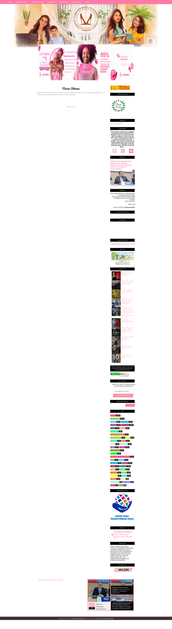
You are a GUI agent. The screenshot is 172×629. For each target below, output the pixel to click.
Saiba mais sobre (21, 2)
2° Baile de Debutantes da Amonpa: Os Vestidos (128, 320)
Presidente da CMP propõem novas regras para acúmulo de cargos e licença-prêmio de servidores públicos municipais (127, 312)
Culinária (122, 447)
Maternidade (125, 421)
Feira (112, 459)
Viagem (113, 466)
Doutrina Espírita (115, 450)
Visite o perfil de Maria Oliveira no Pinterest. (51, 580)
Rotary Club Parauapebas (117, 434)
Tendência (113, 453)
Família (113, 428)
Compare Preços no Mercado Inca (123, 537)
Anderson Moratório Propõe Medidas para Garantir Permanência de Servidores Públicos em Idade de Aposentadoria (121, 165)
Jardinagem (127, 482)
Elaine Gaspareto (91, 619)
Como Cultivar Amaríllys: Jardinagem (126, 273)
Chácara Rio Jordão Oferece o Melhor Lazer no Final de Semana (127, 330)
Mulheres (125, 463)
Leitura (113, 469)
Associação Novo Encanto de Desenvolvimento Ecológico (123, 531)
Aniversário (114, 475)
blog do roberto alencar (121, 534)
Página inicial (70, 106)
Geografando (114, 431)
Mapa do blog (76, 2)
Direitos (122, 459)
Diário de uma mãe (37, 2)
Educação (113, 425)
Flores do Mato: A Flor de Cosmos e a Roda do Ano (127, 291)
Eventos (113, 415)
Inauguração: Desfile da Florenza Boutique (127, 338)
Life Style (113, 421)
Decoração (114, 472)
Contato (87, 2)
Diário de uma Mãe (116, 437)
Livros (112, 447)
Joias (121, 485)
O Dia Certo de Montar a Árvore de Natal (127, 356)
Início (9, 2)
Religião (123, 469)
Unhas (112, 485)
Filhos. (112, 444)
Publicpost (113, 440)
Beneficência (124, 444)
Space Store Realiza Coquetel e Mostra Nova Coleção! (127, 282)
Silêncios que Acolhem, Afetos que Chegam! (128, 347)
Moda (128, 437)
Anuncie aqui (64, 2)
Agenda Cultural (115, 418)
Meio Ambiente (115, 482)
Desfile (124, 472)
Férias (123, 479)
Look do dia (114, 463)
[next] (132, 612)
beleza (124, 475)
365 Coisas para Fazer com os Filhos (120, 456)
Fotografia (123, 466)
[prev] (130, 612)
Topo (167, 626)
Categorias (52, 2)
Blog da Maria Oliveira (65, 619)
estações (113, 479)
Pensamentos (125, 425)
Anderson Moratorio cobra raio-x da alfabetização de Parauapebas (127, 301)
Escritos (123, 428)
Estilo (123, 440)
